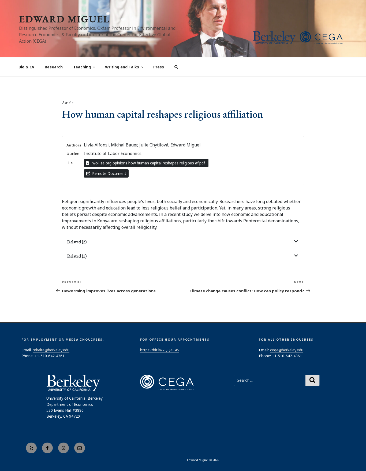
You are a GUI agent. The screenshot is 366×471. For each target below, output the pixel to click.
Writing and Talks (122, 66)
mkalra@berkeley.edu (51, 349)
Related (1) (77, 256)
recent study (180, 214)
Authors (73, 145)
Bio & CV (26, 66)
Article (67, 103)
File (69, 162)
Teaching (82, 66)
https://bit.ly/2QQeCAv (159, 349)
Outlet (72, 153)
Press (158, 66)
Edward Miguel (64, 19)
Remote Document (109, 173)
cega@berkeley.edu (286, 349)
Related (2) (77, 242)
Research (54, 66)
